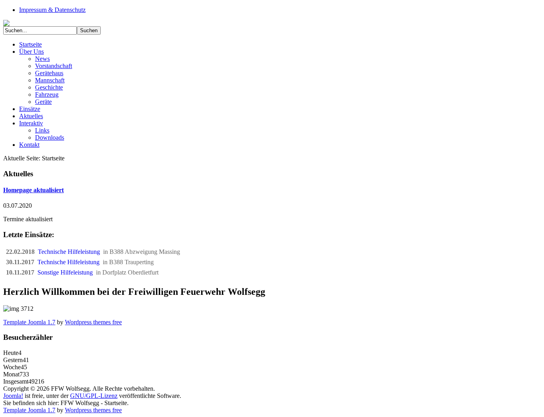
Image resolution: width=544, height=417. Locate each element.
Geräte (43, 101)
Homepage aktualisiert (33, 190)
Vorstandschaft (53, 65)
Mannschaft (50, 80)
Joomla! (13, 395)
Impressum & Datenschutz (52, 9)
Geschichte (49, 87)
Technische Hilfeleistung (70, 251)
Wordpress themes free (93, 322)
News (42, 58)
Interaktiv (31, 123)
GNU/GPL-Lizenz (93, 395)
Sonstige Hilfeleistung (66, 272)
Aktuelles (31, 116)
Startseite (30, 44)
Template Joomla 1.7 (29, 322)
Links (42, 130)
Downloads (49, 137)
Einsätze (29, 108)
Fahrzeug (47, 94)
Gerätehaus (49, 73)
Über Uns (31, 51)
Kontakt (29, 144)
